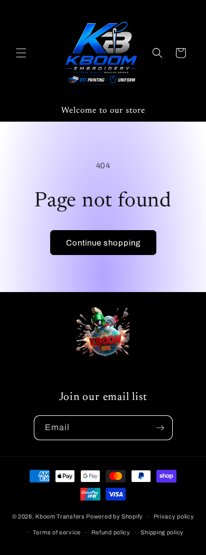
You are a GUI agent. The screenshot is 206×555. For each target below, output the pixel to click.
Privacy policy (174, 516)
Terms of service (57, 532)
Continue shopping (103, 243)
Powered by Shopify (114, 516)
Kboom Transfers (60, 516)
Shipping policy (162, 532)
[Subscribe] (160, 427)
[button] (21, 53)
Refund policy (110, 532)
